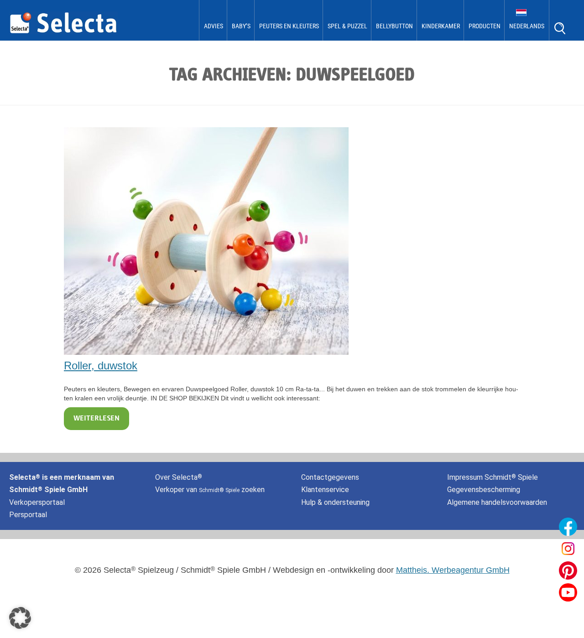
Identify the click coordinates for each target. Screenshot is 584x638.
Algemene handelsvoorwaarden (497, 502)
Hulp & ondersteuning (335, 502)
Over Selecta (178, 477)
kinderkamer (441, 26)
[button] (20, 618)
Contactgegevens (330, 477)
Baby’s (241, 26)
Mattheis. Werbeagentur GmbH (453, 570)
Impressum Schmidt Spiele (493, 477)
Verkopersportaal (37, 502)
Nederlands (526, 26)
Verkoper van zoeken (210, 489)
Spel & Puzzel (347, 26)
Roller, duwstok (100, 365)
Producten (485, 26)
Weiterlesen (96, 418)
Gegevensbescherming (483, 489)
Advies (213, 26)
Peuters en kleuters (289, 26)
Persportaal (28, 514)
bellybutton (394, 26)
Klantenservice (325, 489)
